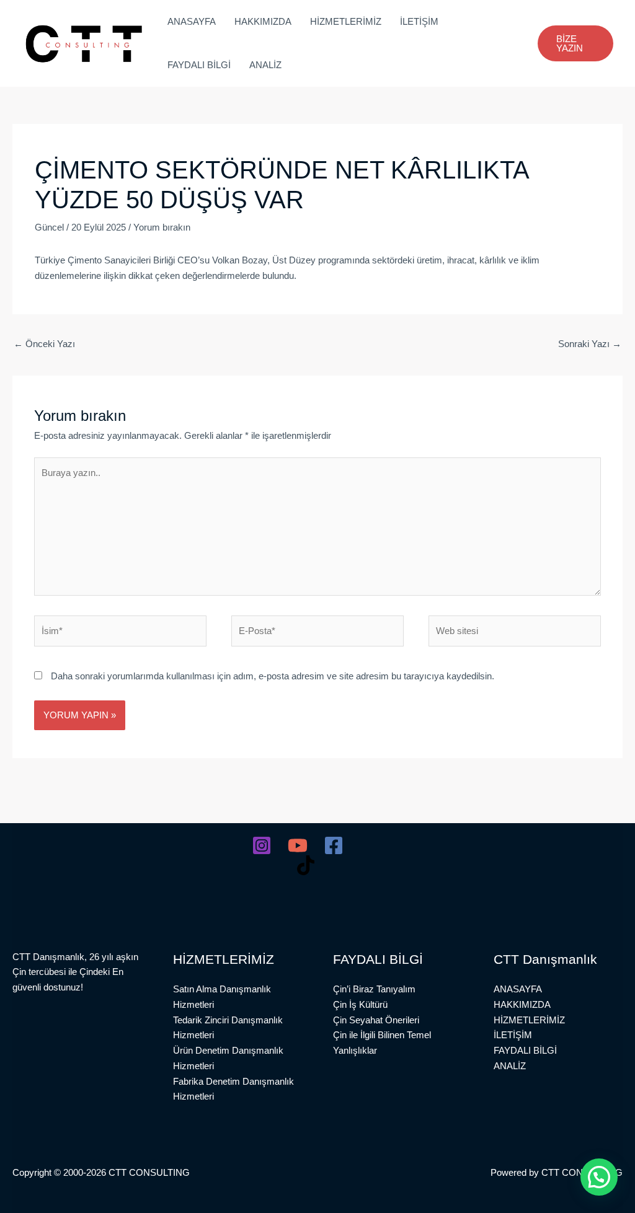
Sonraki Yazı (589, 343)
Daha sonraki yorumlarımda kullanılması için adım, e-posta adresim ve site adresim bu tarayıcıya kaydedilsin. (272, 676)
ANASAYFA (191, 21)
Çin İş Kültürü (360, 1004)
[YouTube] (298, 845)
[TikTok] (306, 865)
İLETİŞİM (419, 21)
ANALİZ (265, 65)
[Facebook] (334, 845)
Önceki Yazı (44, 343)
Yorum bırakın (161, 227)
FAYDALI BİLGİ (199, 65)
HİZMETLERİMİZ (345, 21)
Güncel (49, 227)
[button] (575, 43)
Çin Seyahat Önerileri (376, 1020)
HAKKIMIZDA (262, 21)
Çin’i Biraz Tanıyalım (374, 989)
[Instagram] (262, 845)
